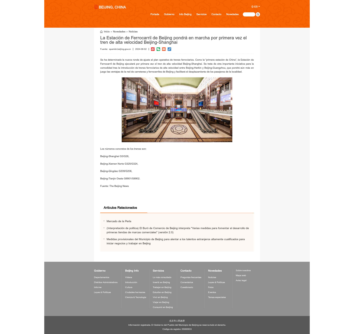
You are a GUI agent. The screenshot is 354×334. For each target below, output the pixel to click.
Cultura (128, 287)
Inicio (107, 31)
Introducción (131, 282)
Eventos (212, 292)
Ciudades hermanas (135, 292)
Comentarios (186, 282)
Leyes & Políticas (102, 292)
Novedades (232, 14)
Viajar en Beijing (161, 302)
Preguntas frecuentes (190, 277)
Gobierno (169, 14)
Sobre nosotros (243, 270)
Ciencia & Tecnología (135, 297)
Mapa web (241, 275)
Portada (154, 14)
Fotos (211, 287)
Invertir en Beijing (161, 282)
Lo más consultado (162, 277)
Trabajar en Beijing (162, 287)
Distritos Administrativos (106, 282)
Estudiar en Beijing (162, 292)
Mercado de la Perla (119, 221)
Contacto (216, 14)
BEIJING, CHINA (112, 8)
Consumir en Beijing (163, 307)
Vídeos (128, 277)
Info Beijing (185, 14)
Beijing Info (132, 270)
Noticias (133, 31)
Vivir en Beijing (160, 297)
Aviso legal (241, 280)
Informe (97, 287)
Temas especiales (217, 297)
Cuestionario (186, 287)
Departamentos (101, 277)
